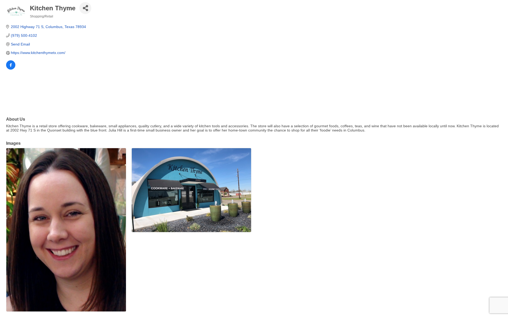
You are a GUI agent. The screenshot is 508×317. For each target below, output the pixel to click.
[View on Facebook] (10, 68)
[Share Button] (85, 8)
